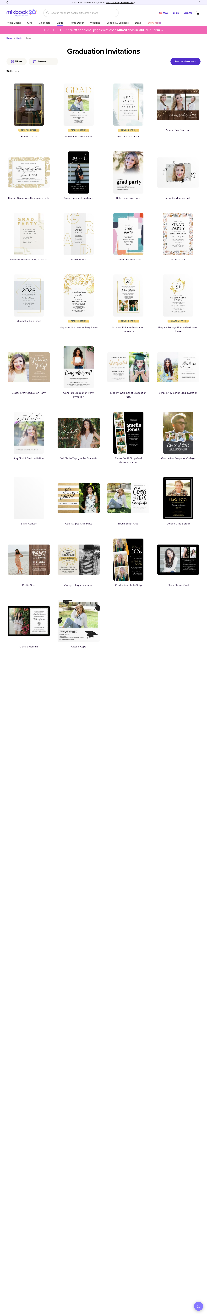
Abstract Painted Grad (128, 259)
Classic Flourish (29, 646)
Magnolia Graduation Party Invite (79, 327)
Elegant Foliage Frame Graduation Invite (178, 329)
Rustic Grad (29, 585)
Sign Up (188, 12)
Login (176, 12)
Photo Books (13, 23)
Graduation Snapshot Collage (178, 458)
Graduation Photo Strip (128, 585)
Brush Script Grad (128, 523)
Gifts (29, 23)
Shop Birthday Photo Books (120, 2)
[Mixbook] (21, 13)
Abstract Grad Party (128, 136)
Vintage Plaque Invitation (78, 585)
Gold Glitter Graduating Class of (28, 259)
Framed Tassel (29, 136)
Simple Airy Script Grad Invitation (178, 393)
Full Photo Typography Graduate (79, 458)
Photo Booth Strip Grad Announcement (128, 460)
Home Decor (77, 23)
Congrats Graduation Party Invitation (78, 395)
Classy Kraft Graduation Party (29, 393)
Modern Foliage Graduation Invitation (128, 329)
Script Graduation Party (178, 198)
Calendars (44, 23)
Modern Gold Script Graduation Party (128, 395)
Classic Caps (78, 646)
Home (9, 38)
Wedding (95, 23)
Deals (138, 23)
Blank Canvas (29, 523)
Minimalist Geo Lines (29, 321)
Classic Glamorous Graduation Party (29, 198)
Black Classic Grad (178, 585)
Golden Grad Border (178, 523)
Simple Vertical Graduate (78, 198)
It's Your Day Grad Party (178, 130)
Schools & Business (118, 23)
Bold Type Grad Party (128, 198)
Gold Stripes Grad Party (78, 523)
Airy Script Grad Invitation (29, 458)
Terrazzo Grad (178, 259)
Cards (60, 23)
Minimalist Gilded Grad (78, 136)
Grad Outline (78, 259)
